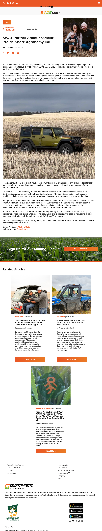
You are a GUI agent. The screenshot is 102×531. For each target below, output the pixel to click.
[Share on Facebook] (13, 53)
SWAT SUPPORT (13, 468)
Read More (30, 360)
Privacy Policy (9, 527)
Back (8, 22)
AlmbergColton (24, 227)
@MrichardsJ (22, 229)
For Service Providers (66, 470)
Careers (10, 470)
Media (60, 478)
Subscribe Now (80, 249)
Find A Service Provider (15, 465)
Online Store (11, 473)
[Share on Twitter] (8, 53)
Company (61, 476)
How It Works (63, 465)
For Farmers (62, 468)
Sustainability (63, 473)
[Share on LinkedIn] (18, 53)
